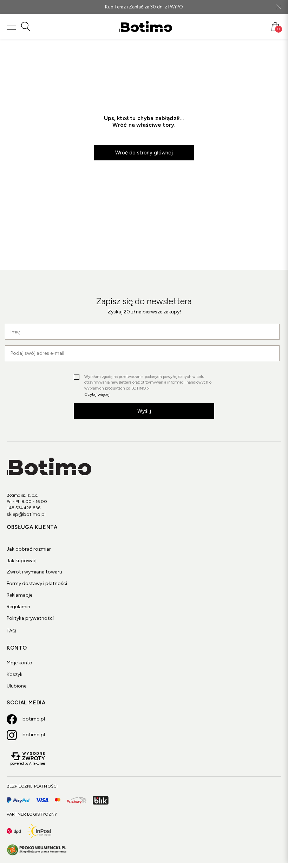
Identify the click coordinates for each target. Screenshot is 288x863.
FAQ (11, 631)
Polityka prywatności (30, 618)
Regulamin (18, 607)
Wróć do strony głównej (144, 153)
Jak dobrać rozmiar (29, 549)
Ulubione (16, 686)
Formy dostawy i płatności (37, 583)
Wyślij (144, 411)
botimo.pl (33, 719)
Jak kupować (22, 561)
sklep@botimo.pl (26, 514)
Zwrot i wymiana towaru (34, 572)
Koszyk (14, 674)
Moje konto (19, 663)
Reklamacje (19, 595)
